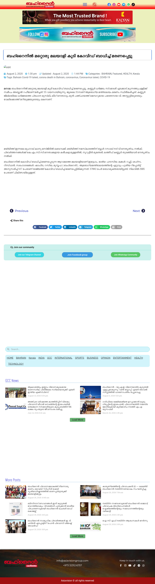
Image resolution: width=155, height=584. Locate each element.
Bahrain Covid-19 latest (25, 77)
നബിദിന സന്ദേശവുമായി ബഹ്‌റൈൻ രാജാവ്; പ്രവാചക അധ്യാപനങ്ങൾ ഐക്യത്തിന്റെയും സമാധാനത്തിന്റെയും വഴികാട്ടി (125, 507)
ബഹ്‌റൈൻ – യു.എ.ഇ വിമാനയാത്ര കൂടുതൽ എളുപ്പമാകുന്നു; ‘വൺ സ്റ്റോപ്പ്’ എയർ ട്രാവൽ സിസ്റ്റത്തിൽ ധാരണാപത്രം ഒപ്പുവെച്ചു (125, 390)
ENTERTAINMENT (122, 357)
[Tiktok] (134, 565)
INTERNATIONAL (63, 357)
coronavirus (72, 77)
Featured (117, 73)
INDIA (41, 357)
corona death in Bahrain (52, 77)
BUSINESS (92, 357)
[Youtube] (130, 565)
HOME (10, 357)
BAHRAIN (107, 73)
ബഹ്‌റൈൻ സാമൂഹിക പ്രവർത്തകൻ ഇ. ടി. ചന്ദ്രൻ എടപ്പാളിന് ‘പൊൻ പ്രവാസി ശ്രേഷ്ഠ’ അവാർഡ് (50, 523)
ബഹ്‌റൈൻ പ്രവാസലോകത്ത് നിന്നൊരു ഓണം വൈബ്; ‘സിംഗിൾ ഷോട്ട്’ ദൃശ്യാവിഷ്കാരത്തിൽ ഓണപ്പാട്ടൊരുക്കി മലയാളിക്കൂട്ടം (48, 490)
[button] (85, 4)
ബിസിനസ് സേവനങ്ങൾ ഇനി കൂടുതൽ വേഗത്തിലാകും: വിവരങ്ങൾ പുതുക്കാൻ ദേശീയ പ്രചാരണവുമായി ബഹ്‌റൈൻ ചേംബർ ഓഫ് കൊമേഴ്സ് (51, 507)
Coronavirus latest (89, 77)
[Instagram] (125, 565)
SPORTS (79, 357)
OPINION (105, 357)
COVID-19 (105, 77)
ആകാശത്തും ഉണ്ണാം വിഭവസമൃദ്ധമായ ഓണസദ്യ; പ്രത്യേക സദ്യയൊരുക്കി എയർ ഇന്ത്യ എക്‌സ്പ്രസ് (51, 390)
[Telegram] (139, 565)
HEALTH (127, 73)
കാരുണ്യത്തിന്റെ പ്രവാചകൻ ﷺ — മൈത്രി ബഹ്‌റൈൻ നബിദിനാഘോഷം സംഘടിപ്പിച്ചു (124, 487)
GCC (49, 357)
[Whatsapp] (143, 565)
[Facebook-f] (121, 565)
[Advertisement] (77, 125)
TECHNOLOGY (16, 363)
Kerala (136, 73)
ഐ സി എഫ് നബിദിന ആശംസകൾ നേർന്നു (125, 520)
